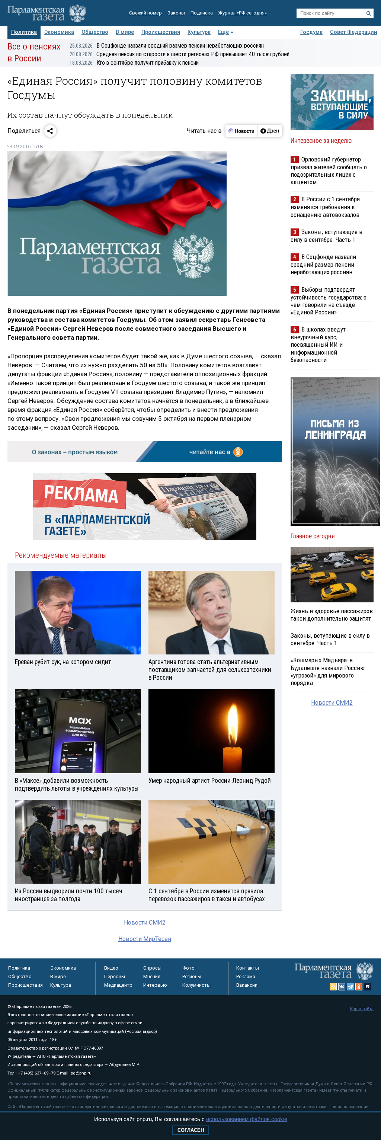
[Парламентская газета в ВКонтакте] (342, 986)
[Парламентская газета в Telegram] (350, 986)
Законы (176, 13)
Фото (188, 968)
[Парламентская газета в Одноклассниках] (359, 986)
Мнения (151, 976)
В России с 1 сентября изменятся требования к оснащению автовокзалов (325, 206)
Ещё (223, 32)
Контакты (247, 968)
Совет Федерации (353, 32)
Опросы (152, 968)
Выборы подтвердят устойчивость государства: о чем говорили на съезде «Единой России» (328, 301)
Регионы (191, 976)
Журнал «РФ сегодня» (242, 13)
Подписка (201, 13)
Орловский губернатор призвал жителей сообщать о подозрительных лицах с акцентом (329, 171)
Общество (94, 32)
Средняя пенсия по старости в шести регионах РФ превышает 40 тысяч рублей (179, 54)
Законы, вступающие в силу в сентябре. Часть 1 (326, 235)
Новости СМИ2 (145, 922)
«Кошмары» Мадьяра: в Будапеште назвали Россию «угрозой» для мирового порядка (328, 671)
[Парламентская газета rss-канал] (333, 986)
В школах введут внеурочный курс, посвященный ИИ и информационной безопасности (318, 345)
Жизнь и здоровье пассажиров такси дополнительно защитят (332, 614)
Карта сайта (362, 1008)
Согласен (190, 1130)
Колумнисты (196, 985)
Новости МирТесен (144, 938)
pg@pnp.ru (81, 1073)
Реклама (245, 976)
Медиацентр (118, 985)
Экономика (59, 32)
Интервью (155, 985)
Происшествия (160, 32)
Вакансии (246, 985)
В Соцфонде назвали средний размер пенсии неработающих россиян (167, 45)
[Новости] (241, 131)
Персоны (114, 976)
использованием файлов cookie (246, 1119)
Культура (199, 32)
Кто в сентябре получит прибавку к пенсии (134, 62)
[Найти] (369, 13)
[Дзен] (269, 131)
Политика (24, 32)
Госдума (311, 32)
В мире (125, 32)
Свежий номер (145, 13)
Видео (111, 968)
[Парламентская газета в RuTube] (367, 986)
